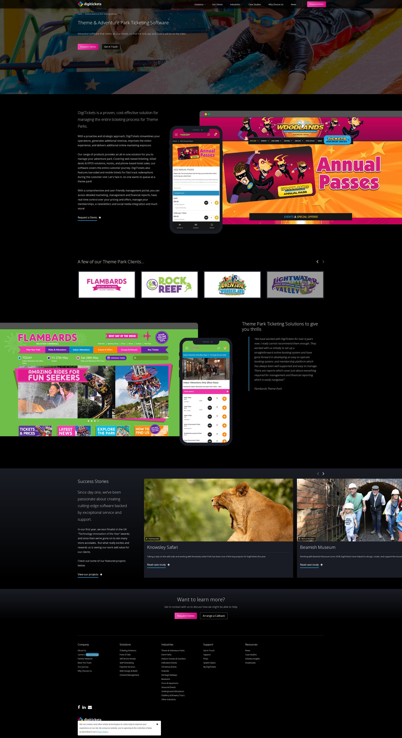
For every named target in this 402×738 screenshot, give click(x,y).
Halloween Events (169, 662)
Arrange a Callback (214, 616)
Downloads (250, 662)
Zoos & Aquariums (169, 683)
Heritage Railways (169, 675)
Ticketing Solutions (128, 650)
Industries (235, 4)
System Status (209, 662)
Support (207, 654)
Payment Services (127, 667)
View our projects (88, 574)
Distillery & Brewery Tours (173, 695)
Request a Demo (87, 217)
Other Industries (168, 699)
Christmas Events (169, 667)
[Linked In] (84, 707)
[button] (157, 724)
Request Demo (317, 4)
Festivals (165, 671)
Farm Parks (166, 654)
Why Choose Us (276, 4)
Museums (165, 679)
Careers (88, 654)
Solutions (198, 4)
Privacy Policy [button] (102, 732)
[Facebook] (79, 707)
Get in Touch (111, 46)
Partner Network (85, 658)
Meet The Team (84, 662)
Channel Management (129, 675)
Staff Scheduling (127, 662)
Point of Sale (125, 654)
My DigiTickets (209, 667)
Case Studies (255, 4)
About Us (82, 650)
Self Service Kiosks (128, 658)
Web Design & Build (128, 671)
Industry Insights (252, 658)
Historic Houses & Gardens (173, 658)
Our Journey (83, 667)
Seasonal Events (168, 687)
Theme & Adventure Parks (173, 650)
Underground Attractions (172, 691)
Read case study (156, 564)
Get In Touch (209, 650)
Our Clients (217, 4)
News (293, 4)
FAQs (205, 658)
